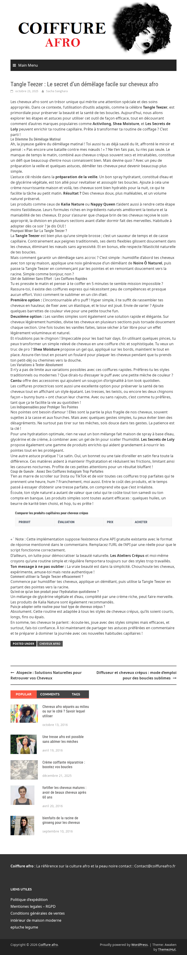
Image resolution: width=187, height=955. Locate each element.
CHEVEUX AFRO (49, 644)
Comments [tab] (50, 694)
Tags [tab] (76, 694)
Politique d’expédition (29, 899)
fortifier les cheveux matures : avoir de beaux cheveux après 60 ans (64, 792)
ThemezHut (167, 949)
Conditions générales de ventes (37, 913)
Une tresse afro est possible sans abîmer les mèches (63, 739)
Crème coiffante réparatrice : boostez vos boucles (63, 764)
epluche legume (24, 927)
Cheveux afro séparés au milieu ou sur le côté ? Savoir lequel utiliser (65, 711)
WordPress (139, 944)
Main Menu (28, 65)
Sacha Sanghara (57, 91)
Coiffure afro (48, 944)
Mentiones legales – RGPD (33, 906)
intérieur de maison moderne (35, 920)
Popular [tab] (23, 694)
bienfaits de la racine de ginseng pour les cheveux (61, 820)
